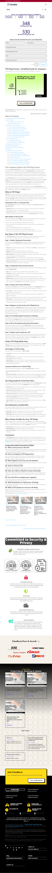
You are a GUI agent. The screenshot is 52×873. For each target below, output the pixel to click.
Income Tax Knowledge (29, 71)
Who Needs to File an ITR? (14, 123)
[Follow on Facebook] (10, 848)
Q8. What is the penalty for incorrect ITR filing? (19, 164)
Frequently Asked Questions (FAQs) (13, 150)
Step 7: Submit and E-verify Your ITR (17, 137)
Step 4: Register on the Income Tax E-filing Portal (19, 132)
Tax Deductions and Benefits (12, 145)
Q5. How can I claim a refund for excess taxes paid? (20, 159)
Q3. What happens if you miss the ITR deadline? (19, 155)
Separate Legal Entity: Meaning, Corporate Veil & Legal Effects (11, 508)
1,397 (9, 519)
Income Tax (21, 71)
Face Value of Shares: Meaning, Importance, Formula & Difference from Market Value (25, 510)
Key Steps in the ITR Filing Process (13, 125)
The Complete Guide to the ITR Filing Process (15, 118)
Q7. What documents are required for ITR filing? (19, 162)
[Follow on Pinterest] (22, 848)
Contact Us (9, 865)
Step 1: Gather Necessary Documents (17, 127)
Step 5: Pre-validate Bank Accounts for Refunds (19, 133)
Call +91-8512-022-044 (36, 780)
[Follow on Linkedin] (16, 848)
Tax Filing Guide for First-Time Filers (13, 144)
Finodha (7, 441)
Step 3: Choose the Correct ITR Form (16, 130)
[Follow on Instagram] (7, 848)
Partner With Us (33, 849)
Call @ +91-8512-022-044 (26, 103)
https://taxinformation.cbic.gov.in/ (20, 493)
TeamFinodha (9, 71)
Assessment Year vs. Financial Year (16, 121)
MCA (7, 692)
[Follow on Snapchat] (16, 850)
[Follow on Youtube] (19, 848)
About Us (31, 847)
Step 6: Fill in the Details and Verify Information (19, 135)
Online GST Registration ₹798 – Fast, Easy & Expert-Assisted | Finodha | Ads (35, 739)
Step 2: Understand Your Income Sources (18, 128)
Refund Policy (11, 826)
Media (30, 856)
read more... (9, 694)
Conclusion (8, 149)
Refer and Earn (33, 858)
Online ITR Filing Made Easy (12, 138)
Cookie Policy (36, 824)
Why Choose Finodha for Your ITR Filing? (14, 147)
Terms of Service (28, 824)
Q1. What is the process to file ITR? (16, 152)
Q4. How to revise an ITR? (14, 157)
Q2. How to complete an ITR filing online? (18, 154)
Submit (43, 64)
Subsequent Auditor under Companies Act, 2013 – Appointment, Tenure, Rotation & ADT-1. (40, 510)
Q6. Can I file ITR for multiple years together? (18, 160)
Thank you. (9, 737)
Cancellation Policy (19, 826)
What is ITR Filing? (10, 120)
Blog (7, 856)
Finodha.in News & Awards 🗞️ (14, 754)
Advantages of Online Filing (15, 140)
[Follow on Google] (14, 850)
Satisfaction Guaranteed (14, 858)
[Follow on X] (13, 848)
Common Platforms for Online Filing (16, 142)
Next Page (13, 519)
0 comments (37, 71)
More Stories (25, 730)
